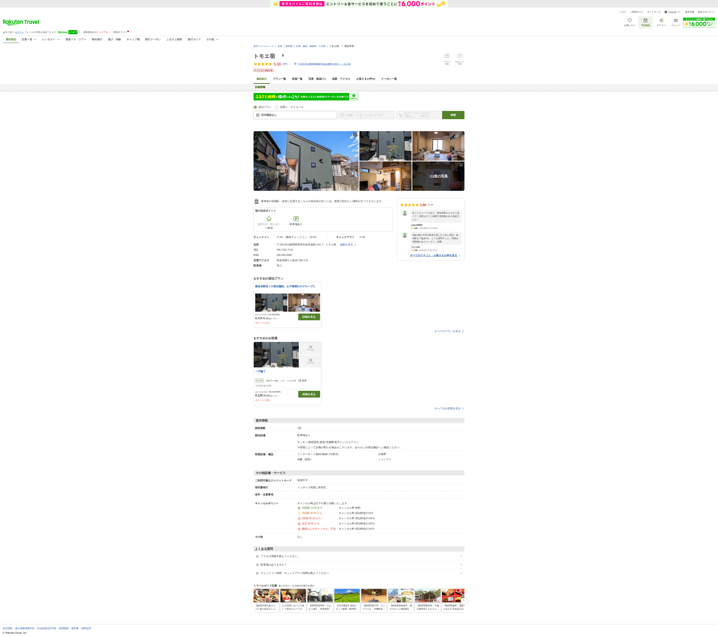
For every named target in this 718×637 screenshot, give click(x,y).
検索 (453, 115)
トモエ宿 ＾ (270, 56)
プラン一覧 (279, 78)
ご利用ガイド (636, 12)
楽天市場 (689, 12)
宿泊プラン (264, 107)
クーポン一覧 (389, 78)
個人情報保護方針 (25, 628)
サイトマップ (654, 12)
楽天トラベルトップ (264, 46)
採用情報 (64, 628)
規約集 (75, 628)
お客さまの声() (365, 78)
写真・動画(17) (317, 78)
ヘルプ (622, 12)
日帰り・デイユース (291, 107)
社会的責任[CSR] (46, 628)
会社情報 (7, 628)
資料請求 (86, 628)
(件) (285, 64)
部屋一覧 (297, 78)
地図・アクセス (341, 78)
